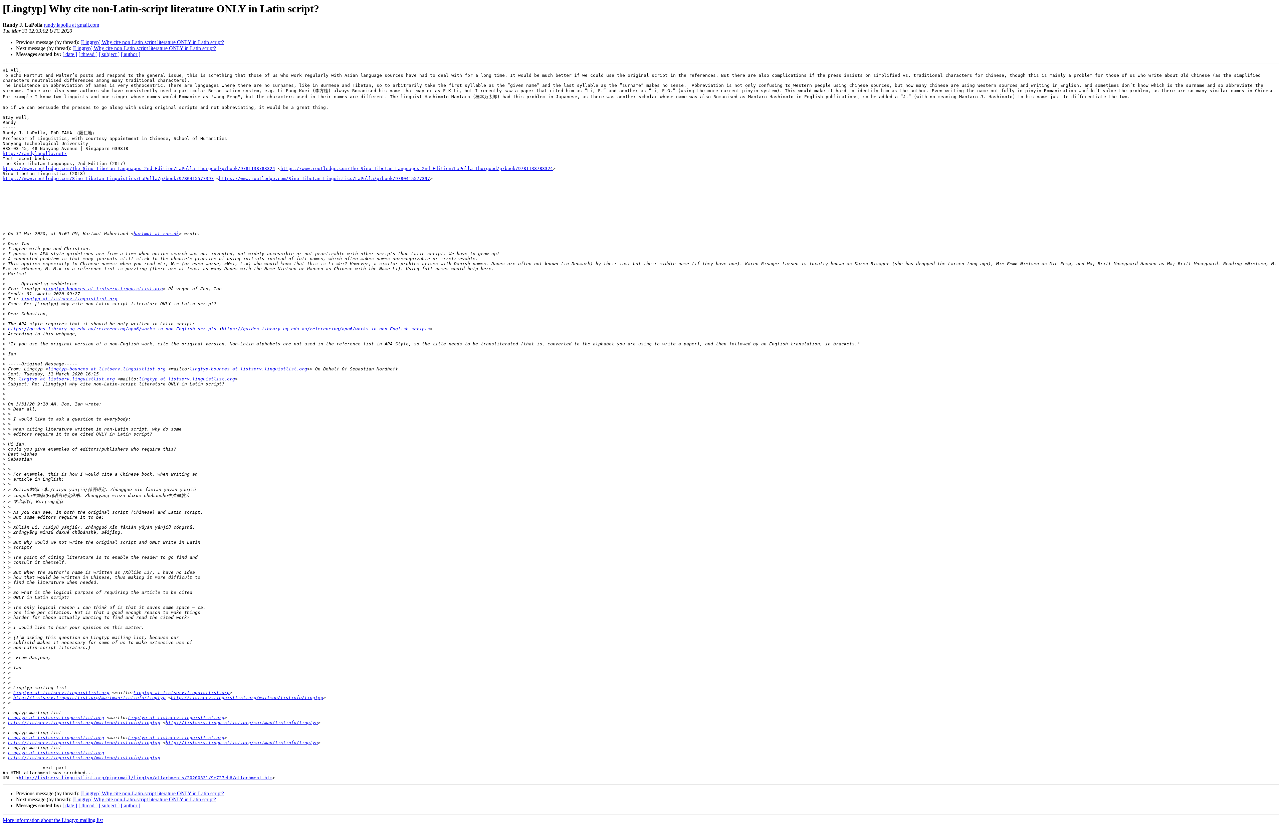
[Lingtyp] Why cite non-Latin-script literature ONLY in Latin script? (152, 42)
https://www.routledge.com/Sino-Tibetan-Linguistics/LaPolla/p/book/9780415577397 (108, 178)
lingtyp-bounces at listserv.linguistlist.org (104, 288)
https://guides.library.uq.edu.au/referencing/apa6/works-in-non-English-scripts (112, 328)
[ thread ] (87, 54)
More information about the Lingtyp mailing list (53, 820)
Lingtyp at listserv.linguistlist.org (61, 692)
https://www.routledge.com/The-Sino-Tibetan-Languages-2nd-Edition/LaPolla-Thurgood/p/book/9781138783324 (139, 168)
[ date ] (69, 54)
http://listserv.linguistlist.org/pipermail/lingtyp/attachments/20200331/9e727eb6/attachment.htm (145, 777)
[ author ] (130, 54)
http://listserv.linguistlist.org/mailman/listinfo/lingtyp (89, 697)
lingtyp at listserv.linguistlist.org (69, 298)
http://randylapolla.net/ (35, 153)
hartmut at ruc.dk (156, 233)
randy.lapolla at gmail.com (71, 25)
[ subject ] (109, 54)
